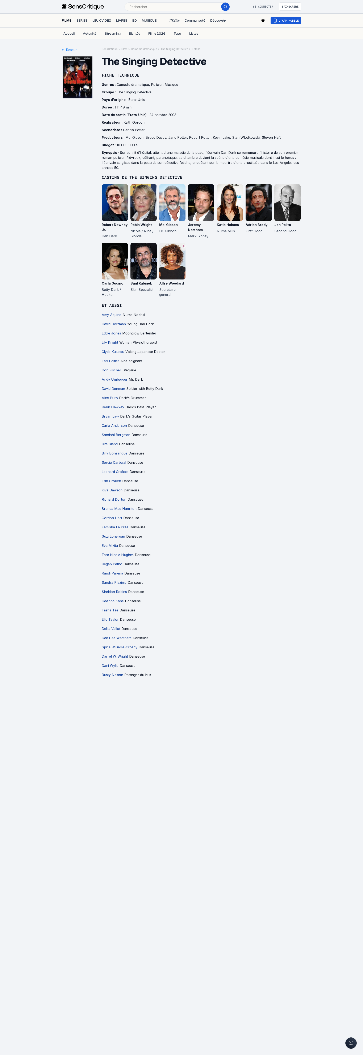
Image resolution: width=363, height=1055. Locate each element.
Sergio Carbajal (114, 462)
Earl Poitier (110, 361)
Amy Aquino (111, 315)
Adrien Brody (257, 225)
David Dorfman (114, 324)
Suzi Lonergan (113, 536)
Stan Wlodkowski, (247, 137)
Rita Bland (110, 444)
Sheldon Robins (114, 592)
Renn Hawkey (113, 407)
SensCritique (110, 49)
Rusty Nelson (112, 675)
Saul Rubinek (141, 283)
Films (124, 49)
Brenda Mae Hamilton (119, 509)
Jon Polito (282, 225)
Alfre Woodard (171, 283)
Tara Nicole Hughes (118, 555)
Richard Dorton (114, 499)
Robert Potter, (201, 137)
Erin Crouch (111, 481)
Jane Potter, (178, 137)
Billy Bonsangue (114, 453)
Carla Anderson (114, 425)
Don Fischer (111, 370)
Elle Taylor (110, 619)
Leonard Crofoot (115, 472)
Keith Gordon (134, 122)
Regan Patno (112, 564)
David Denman (113, 388)
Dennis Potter (134, 130)
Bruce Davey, (157, 137)
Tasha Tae (110, 610)
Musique (171, 84)
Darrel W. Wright (115, 656)
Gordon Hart (112, 518)
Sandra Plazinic (114, 582)
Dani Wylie (110, 665)
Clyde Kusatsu (113, 352)
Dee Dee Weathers (117, 638)
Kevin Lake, (222, 137)
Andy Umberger (115, 379)
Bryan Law (110, 416)
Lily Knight (110, 342)
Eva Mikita (110, 545)
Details (196, 49)
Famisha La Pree (115, 527)
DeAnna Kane (113, 601)
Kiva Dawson (112, 490)
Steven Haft (271, 137)
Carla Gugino (112, 283)
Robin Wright (141, 225)
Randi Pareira (112, 573)
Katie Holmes (228, 225)
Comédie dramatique (144, 49)
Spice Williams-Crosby (119, 647)
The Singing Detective (174, 49)
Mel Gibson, (135, 137)
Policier (157, 84)
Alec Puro (110, 398)
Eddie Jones (111, 333)
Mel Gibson (168, 225)
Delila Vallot (111, 629)
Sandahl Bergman (116, 435)
